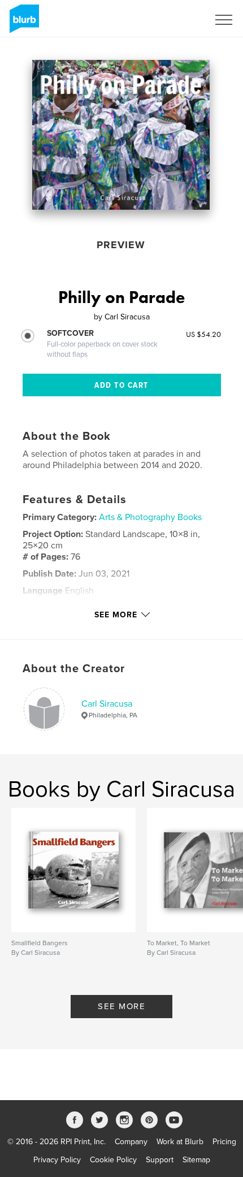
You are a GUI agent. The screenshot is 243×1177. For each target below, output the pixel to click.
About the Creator (74, 669)
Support (159, 1160)
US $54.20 (203, 334)
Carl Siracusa (106, 703)
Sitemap (196, 1160)
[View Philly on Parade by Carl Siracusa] (121, 135)
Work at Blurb (180, 1141)
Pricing (224, 1141)
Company (131, 1141)
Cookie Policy (113, 1160)
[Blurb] (22, 23)
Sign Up (179, 19)
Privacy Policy (57, 1160)
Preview (121, 245)
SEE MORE (121, 1006)
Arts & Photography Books (150, 517)
